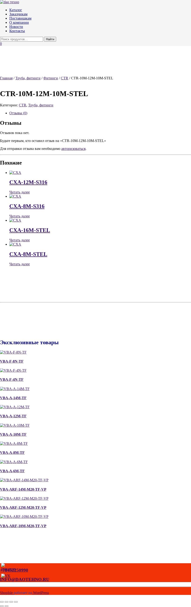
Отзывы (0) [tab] (18, 113)
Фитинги (50, 78)
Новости (16, 27)
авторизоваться (73, 149)
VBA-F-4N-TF (12, 379)
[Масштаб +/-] (2, 602)
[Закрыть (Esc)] (16, 602)
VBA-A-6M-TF (12, 471)
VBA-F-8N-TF (12, 361)
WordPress (40, 593)
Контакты (17, 31)
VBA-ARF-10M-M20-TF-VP (23, 526)
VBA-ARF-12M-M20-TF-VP (23, 507)
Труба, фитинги (28, 78)
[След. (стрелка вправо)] (6, 606)
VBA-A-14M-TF (13, 398)
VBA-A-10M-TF (13, 434)
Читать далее (19, 192)
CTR (64, 78)
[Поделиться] (11, 602)
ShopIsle (7, 593)
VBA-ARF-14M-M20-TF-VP (23, 489)
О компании (19, 22)
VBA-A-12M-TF (13, 416)
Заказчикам (18, 14)
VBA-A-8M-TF (12, 453)
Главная (6, 78)
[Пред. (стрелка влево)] (2, 606)
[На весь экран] (6, 602)
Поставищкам (20, 18)
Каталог (15, 10)
